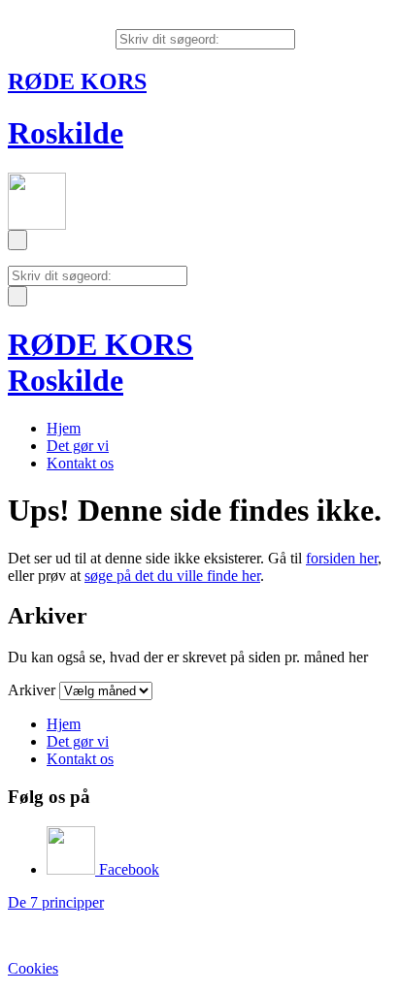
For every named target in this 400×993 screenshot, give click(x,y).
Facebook (127, 869)
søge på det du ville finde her (172, 575)
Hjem (64, 428)
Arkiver (31, 690)
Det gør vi (78, 445)
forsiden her (342, 558)
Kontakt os (80, 463)
